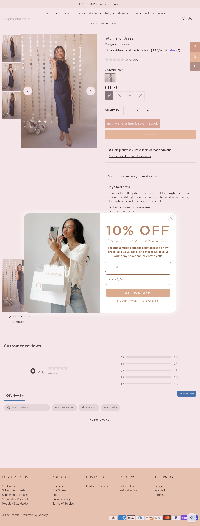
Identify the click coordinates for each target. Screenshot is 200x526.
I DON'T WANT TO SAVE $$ (138, 300)
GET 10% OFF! (138, 293)
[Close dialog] (171, 218)
